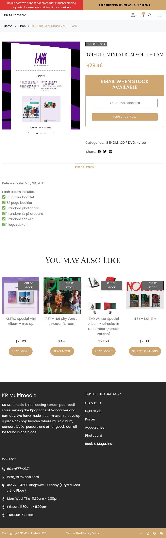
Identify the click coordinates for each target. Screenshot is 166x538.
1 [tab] (37, 133)
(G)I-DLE (111, 142)
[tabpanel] (41, 85)
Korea (141, 142)
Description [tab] (84, 167)
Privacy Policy (91, 533)
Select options (145, 351)
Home (8, 26)
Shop (22, 26)
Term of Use (73, 533)
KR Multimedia (15, 15)
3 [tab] (45, 133)
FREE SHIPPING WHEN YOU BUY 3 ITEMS (124, 5)
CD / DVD (127, 142)
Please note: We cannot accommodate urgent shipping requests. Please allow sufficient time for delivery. (41, 5)
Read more (20, 351)
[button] (133, 15)
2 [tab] (41, 133)
